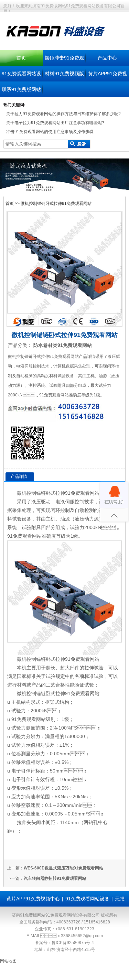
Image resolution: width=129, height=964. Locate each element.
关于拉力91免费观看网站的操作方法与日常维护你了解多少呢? (63, 113)
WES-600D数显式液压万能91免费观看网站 (63, 868)
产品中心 (107, 58)
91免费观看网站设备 (87, 898)
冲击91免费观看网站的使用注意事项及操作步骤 (50, 131)
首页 (21, 58)
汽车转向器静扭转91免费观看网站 (55, 878)
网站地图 (8, 960)
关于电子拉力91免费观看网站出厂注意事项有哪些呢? (55, 122)
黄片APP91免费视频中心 (33, 898)
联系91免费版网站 (21, 89)
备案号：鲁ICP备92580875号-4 (64, 942)
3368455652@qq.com (82, 935)
